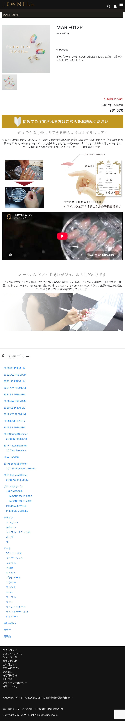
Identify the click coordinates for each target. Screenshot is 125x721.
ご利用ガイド (10, 664)
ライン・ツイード (16, 606)
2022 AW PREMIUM (15, 374)
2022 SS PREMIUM (14, 381)
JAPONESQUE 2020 (20, 496)
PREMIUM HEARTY (14, 420)
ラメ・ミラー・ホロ (17, 611)
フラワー (11, 582)
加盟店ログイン (11, 668)
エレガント (12, 522)
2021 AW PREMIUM (15, 387)
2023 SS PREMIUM (14, 368)
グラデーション (14, 558)
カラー (7, 629)
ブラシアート (13, 577)
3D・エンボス (14, 553)
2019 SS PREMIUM (14, 427)
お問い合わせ (10, 660)
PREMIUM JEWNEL (17, 510)
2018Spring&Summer (16, 434)
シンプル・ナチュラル (18, 532)
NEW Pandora (12, 456)
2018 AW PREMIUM (17, 479)
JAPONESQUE (14, 491)
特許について (10, 686)
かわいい (11, 527)
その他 (9, 567)
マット (9, 601)
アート (7, 548)
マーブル (11, 596)
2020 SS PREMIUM (14, 407)
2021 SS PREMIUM (14, 394)
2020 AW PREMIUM (15, 401)
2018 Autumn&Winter (16, 475)
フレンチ (11, 587)
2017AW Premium (16, 450)
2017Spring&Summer (15, 463)
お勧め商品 (10, 623)
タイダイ (11, 572)
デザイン (8, 517)
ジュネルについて (12, 653)
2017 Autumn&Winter (15, 445)
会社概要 (7, 671)
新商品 (7, 636)
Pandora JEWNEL (16, 505)
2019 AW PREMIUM (15, 414)
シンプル (11, 562)
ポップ (9, 536)
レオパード (12, 616)
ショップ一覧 (10, 657)
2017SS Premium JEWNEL (21, 468)
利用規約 (7, 679)
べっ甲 (9, 592)
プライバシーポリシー (15, 682)
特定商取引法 (10, 675)
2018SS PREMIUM (16, 438)
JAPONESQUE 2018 (20, 501)
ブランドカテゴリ (13, 486)
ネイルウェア (10, 649)
